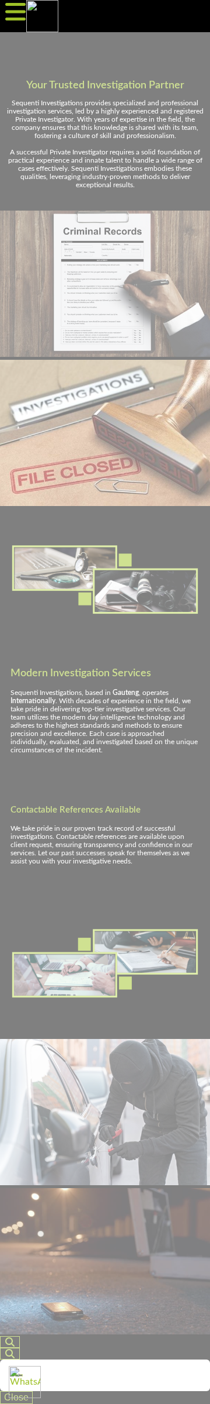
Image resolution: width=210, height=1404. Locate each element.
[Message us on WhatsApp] (25, 1382)
